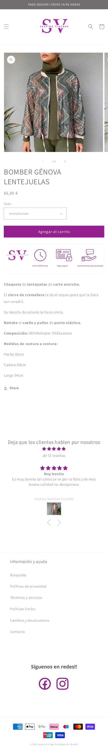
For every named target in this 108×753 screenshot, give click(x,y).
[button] (6, 26)
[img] (54, 448)
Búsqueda (18, 575)
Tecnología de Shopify (66, 744)
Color (7, 204)
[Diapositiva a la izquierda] (42, 161)
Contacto (17, 631)
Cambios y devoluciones (29, 620)
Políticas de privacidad (28, 586)
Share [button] (14, 388)
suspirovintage (46, 744)
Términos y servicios (26, 597)
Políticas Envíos (22, 609)
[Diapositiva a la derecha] (65, 161)
